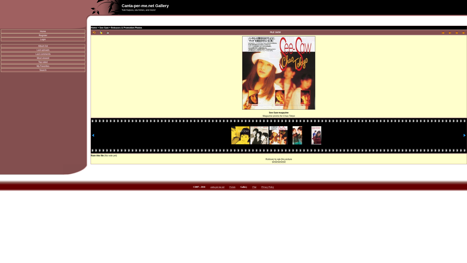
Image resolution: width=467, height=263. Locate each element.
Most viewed (43, 58)
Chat (254, 186)
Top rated (43, 62)
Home (43, 31)
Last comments (43, 54)
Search (43, 70)
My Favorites (43, 66)
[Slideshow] (107, 32)
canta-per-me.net (217, 186)
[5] (284, 162)
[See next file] (456, 32)
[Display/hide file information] (101, 32)
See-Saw (104, 27)
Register (43, 35)
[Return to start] (443, 32)
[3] (278, 162)
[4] (281, 162)
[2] (276, 162)
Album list (43, 46)
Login (43, 39)
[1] (273, 162)
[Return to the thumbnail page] (94, 32)
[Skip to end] (463, 32)
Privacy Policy (267, 186)
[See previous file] (450, 32)
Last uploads (43, 50)
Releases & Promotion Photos (126, 27)
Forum (232, 186)
